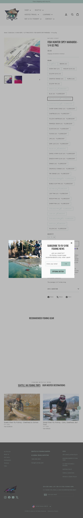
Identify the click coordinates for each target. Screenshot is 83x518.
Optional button (58, 271)
